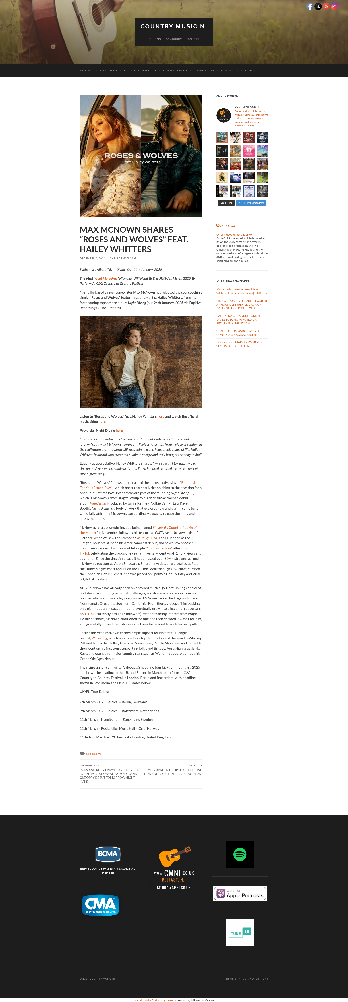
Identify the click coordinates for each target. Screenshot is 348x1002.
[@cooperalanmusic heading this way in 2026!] (249, 164)
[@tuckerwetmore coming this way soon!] (222, 177)
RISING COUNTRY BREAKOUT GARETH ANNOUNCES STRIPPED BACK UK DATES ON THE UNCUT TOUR (242, 304)
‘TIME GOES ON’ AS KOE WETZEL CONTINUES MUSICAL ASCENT (238, 332)
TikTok (89, 614)
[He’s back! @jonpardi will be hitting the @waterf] (222, 164)
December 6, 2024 (92, 258)
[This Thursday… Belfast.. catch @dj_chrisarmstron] (262, 191)
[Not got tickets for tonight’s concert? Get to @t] (222, 191)
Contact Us (229, 70)
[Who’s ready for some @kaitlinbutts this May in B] (249, 137)
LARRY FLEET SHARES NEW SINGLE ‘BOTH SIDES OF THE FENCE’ (239, 344)
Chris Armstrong (123, 258)
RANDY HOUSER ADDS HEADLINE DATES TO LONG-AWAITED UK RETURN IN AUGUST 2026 (238, 319)
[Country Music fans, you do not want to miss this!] (235, 191)
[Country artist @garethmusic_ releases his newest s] (235, 137)
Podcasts (107, 70)
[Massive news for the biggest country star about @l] (249, 177)
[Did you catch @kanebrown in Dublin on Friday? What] (262, 177)
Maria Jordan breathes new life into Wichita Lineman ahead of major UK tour (241, 291)
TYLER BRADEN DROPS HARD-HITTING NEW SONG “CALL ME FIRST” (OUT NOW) (173, 770)
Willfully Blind (146, 538)
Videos (250, 70)
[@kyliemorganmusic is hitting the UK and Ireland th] (262, 164)
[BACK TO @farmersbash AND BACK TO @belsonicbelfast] (262, 151)
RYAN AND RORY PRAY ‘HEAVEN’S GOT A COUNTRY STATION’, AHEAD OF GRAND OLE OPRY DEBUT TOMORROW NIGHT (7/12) (109, 773)
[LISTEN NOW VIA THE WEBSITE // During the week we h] (222, 151)
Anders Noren (249, 978)
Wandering (98, 503)
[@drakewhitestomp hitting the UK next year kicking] (235, 151)
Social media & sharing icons (154, 1000)
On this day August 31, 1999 (234, 234)
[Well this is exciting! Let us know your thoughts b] (249, 191)
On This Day (227, 225)
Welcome (86, 70)
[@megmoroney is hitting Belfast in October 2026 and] (249, 151)
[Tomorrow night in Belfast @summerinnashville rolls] (235, 164)
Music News (93, 753)
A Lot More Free (158, 548)
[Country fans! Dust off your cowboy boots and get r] (262, 137)
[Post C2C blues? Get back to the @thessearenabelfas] (222, 137)
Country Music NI (174, 26)
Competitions (204, 70)
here (160, 416)
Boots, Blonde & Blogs (140, 70)
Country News (173, 70)
